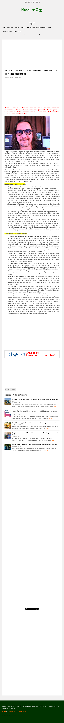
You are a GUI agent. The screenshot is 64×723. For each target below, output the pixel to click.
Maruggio (32, 28)
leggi (55, 406)
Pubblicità (19, 711)
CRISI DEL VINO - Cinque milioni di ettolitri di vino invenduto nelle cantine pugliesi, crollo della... (35, 445)
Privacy (4, 711)
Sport (19, 31)
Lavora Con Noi (11, 711)
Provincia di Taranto (41, 28)
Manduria (17, 28)
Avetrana (23, 28)
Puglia (15, 31)
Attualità (13, 389)
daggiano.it (13, 715)
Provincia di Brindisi (7, 31)
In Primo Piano (10, 28)
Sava (28, 28)
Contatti (25, 711)
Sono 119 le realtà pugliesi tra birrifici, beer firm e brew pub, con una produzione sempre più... (34, 423)
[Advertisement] (38, 17)
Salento (49, 28)
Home (4, 28)
